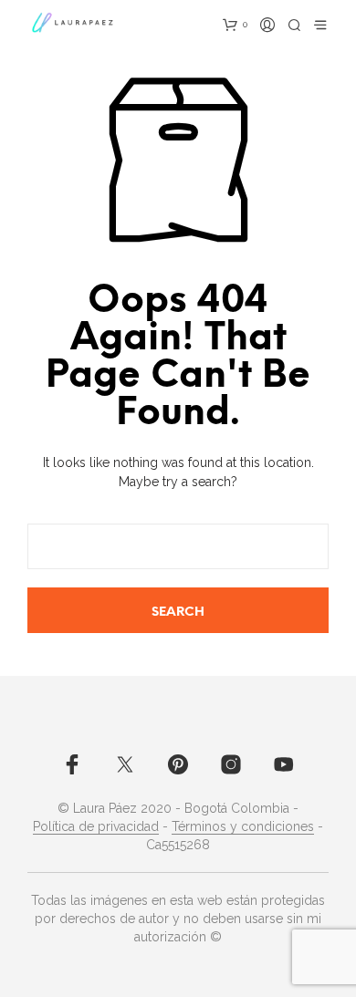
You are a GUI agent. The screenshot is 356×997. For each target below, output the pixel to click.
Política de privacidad (96, 827)
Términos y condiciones (243, 827)
